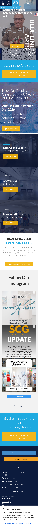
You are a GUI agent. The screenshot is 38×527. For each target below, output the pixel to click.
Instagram (8, 487)
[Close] (36, 507)
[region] (19, 516)
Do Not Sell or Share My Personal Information (17, 523)
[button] (19, 74)
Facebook (15, 487)
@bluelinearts (19, 406)
